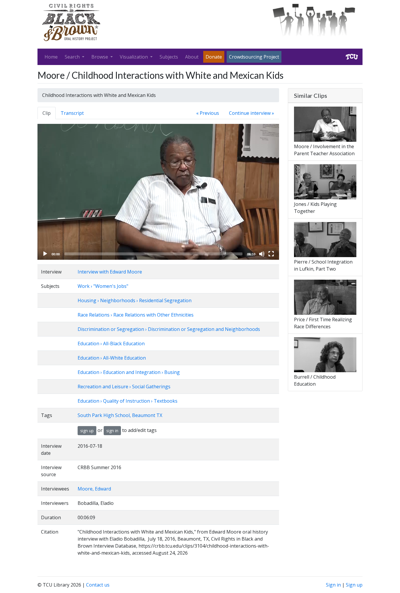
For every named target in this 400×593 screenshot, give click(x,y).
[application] (158, 192)
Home (51, 57)
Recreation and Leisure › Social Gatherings (124, 386)
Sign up (354, 585)
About (192, 57)
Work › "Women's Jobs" (103, 286)
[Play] (45, 254)
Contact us (98, 585)
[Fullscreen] (271, 254)
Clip (46, 113)
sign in (112, 430)
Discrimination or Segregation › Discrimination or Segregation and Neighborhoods (169, 329)
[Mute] (262, 254)
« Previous (207, 113)
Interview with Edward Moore (110, 272)
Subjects (169, 57)
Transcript (72, 113)
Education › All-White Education (112, 358)
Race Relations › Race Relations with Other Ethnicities (136, 315)
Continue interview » (251, 113)
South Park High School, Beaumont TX (120, 415)
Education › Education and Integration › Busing (129, 372)
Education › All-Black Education (111, 343)
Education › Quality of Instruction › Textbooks (127, 401)
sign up (87, 430)
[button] (158, 192)
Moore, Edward (94, 489)
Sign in (333, 585)
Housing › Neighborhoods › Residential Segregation (135, 300)
